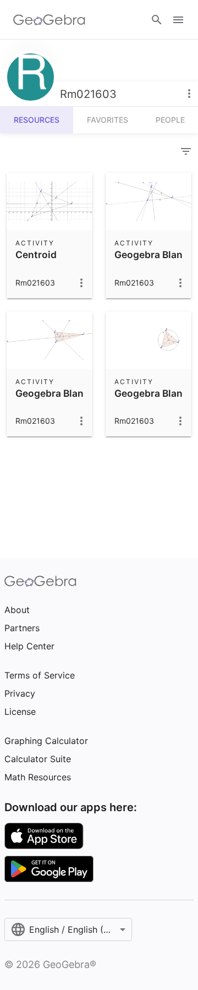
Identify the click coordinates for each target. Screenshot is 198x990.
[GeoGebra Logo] (49, 19)
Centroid (36, 254)
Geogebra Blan (148, 254)
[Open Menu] (178, 19)
